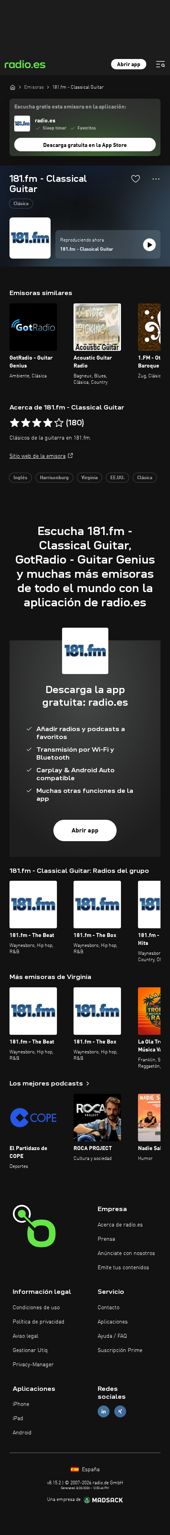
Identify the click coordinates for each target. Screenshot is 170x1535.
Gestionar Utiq (30, 1350)
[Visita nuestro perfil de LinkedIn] (103, 1411)
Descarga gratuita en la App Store (85, 145)
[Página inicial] (12, 87)
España (90, 1469)
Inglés (20, 478)
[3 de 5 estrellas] (36, 423)
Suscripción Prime (120, 1350)
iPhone (21, 1404)
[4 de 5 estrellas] (47, 423)
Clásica (20, 204)
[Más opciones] (156, 179)
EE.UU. (117, 478)
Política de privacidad (38, 1322)
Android (22, 1433)
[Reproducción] (149, 244)
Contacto (108, 1307)
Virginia (89, 478)
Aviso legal (25, 1336)
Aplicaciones (113, 1322)
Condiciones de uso (36, 1307)
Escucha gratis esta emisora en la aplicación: (70, 107)
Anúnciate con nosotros (126, 1253)
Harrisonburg (54, 478)
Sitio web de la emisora (37, 456)
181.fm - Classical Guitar (86, 249)
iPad (18, 1418)
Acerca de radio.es (120, 1225)
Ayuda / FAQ (112, 1336)
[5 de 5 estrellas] (58, 423)
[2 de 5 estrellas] (25, 423)
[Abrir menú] (160, 64)
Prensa (106, 1239)
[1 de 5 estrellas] (14, 423)
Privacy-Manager (33, 1364)
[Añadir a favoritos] (135, 178)
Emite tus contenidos (123, 1267)
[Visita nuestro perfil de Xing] (120, 1411)
